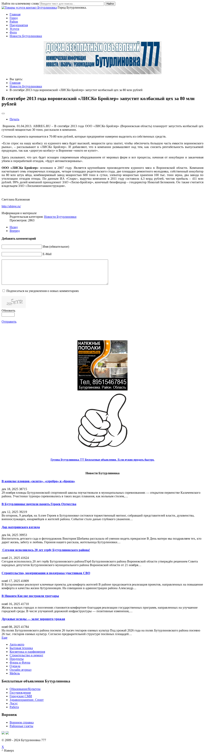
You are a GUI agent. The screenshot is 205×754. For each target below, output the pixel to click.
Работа (14, 707)
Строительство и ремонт (26, 655)
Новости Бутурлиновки (26, 36)
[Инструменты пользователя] (3, 113)
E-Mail (47, 254)
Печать (14, 119)
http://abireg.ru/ (11, 206)
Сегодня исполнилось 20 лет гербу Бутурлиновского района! (46, 550)
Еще (4, 637)
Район (14, 21)
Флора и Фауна (20, 662)
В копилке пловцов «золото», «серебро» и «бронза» (38, 481)
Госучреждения (20, 692)
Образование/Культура (25, 689)
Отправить (9, 321)
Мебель (15, 673)
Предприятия (19, 25)
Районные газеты (21, 726)
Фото (13, 32)
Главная (15, 14)
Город (14, 18)
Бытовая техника (21, 648)
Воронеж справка (22, 722)
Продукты (17, 659)
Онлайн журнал (20, 669)
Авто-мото (17, 644)
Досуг (14, 703)
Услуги (14, 28)
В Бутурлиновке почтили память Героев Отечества (39, 504)
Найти (110, 3)
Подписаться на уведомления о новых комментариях (42, 291)
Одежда (15, 666)
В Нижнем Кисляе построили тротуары (30, 596)
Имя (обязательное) (56, 246)
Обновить (8, 310)
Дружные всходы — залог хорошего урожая (33, 619)
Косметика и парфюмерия (27, 651)
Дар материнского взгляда (21, 527)
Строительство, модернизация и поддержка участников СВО (46, 573)
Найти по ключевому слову (20, 3)
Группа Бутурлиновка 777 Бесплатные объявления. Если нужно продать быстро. (103, 459)
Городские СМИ (21, 696)
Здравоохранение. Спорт (27, 699)
